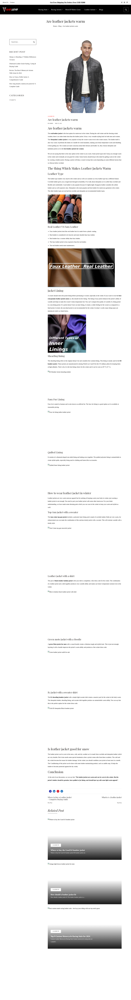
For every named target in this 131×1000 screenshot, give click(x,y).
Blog (59, 26)
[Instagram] (65, 994)
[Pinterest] (70, 994)
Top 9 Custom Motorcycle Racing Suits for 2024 (70, 936)
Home (55, 26)
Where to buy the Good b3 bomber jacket (68, 850)
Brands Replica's (85, 961)
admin (51, 123)
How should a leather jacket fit (63, 894)
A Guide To (12, 100)
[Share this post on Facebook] (50, 791)
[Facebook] (61, 994)
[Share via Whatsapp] (62, 791)
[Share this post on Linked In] (54, 791)
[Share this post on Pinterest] (58, 791)
